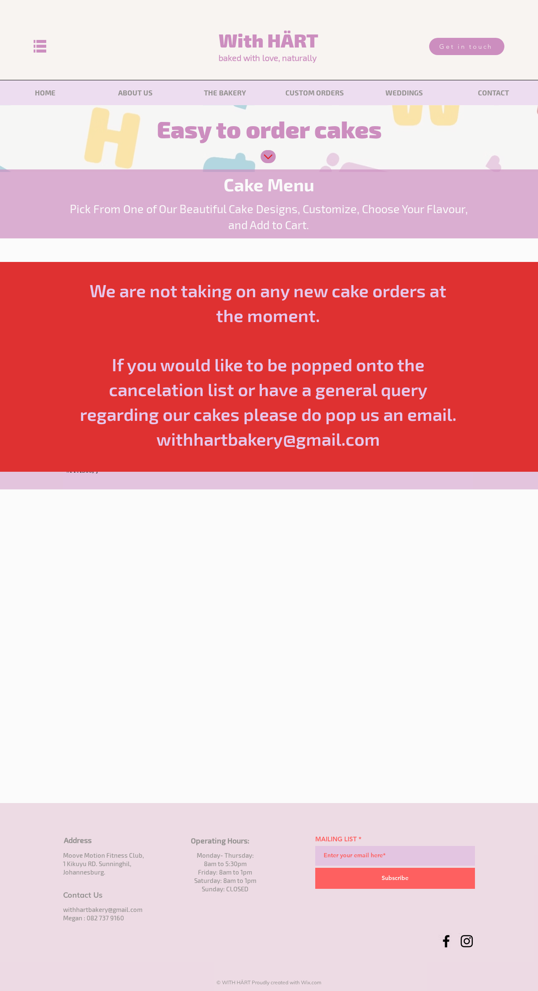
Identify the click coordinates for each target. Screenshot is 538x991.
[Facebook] (446, 941)
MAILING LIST (336, 839)
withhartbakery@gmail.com (102, 909)
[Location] (268, 156)
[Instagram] (467, 941)
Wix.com (311, 982)
